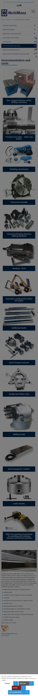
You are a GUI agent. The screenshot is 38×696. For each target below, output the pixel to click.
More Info (23, 683)
